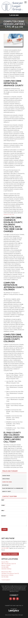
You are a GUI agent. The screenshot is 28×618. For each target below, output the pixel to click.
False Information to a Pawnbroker (12, 488)
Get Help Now (7, 538)
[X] (10, 598)
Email (3, 510)
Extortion (5, 485)
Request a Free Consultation (10, 554)
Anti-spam (21, 615)
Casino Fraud (6, 475)
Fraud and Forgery (10, 471)
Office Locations (9, 559)
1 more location (5, 580)
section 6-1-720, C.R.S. (9, 214)
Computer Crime (7, 481)
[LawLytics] (14, 610)
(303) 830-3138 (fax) (6, 569)
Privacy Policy (15, 615)
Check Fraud (6, 478)
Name (3, 500)
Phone (3, 505)
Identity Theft (6, 491)
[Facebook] (17, 598)
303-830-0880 (15, 15)
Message (3, 515)
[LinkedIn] (14, 598)
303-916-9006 (4, 577)
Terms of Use (8, 615)
